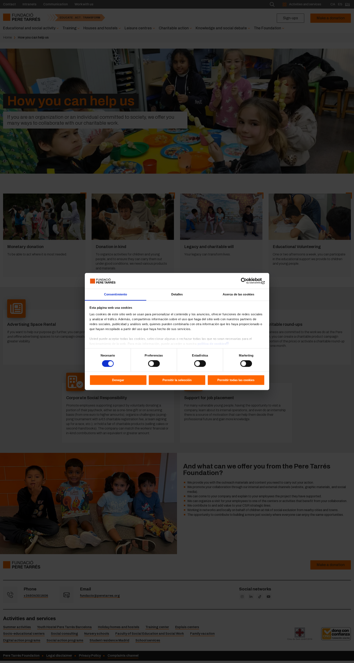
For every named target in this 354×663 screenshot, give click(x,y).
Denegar (118, 380)
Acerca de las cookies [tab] (238, 294)
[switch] (154, 363)
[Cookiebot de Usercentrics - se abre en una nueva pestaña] (247, 281)
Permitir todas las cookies (235, 380)
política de (211, 343)
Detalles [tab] (177, 294)
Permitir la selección (177, 380)
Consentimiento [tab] (115, 294)
